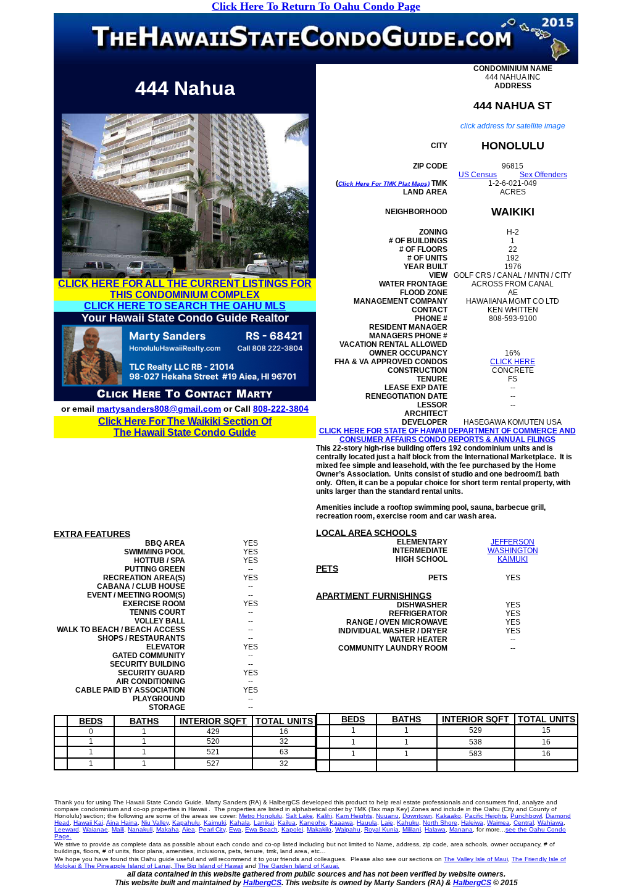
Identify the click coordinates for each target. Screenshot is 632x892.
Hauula (367, 822)
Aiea (188, 829)
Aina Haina (122, 822)
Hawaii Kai (88, 822)
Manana (461, 829)
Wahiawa (550, 822)
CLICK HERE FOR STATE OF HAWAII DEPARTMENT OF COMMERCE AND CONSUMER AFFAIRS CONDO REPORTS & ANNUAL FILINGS (447, 435)
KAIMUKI (512, 559)
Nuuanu (387, 815)
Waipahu (347, 829)
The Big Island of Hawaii (207, 865)
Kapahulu (186, 822)
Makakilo (319, 829)
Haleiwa (472, 822)
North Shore (440, 822)
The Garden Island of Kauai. (298, 865)
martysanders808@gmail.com (159, 409)
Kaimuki (215, 822)
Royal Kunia (381, 829)
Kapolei (292, 829)
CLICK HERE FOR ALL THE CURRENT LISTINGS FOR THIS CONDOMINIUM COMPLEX (185, 289)
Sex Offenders (543, 174)
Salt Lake (299, 815)
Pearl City (212, 829)
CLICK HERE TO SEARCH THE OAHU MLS (185, 306)
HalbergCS (262, 882)
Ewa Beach (261, 829)
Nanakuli (140, 829)
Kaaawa (341, 822)
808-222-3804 (281, 409)
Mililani (411, 829)
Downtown (417, 815)
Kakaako (448, 815)
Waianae (95, 829)
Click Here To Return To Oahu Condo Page (316, 6)
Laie (387, 822)
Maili (118, 829)
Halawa (435, 829)
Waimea (498, 822)
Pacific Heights (486, 815)
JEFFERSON (512, 542)
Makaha (167, 829)
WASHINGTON (513, 550)
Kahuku (408, 822)
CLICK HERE (512, 361)
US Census (478, 174)
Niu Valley (154, 822)
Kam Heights (354, 815)
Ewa (235, 829)
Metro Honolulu (260, 815)
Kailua (287, 822)
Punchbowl (526, 815)
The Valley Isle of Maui (476, 859)
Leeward (66, 829)
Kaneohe (312, 822)
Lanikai (264, 822)
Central (524, 822)
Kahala (240, 822)
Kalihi (324, 815)
